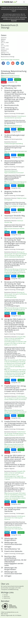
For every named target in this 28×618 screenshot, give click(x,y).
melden (4, 82)
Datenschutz (7, 598)
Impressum (7, 596)
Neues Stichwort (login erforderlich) (10, 59)
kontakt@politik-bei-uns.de (11, 612)
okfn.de (6, 614)
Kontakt (6, 595)
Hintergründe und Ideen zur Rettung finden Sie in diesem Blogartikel (15, 19)
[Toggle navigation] (24, 2)
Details (3, 79)
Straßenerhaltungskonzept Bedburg (13, 143)
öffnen (10, 79)
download (17, 79)
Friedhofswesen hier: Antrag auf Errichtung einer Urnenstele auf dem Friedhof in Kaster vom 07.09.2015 (15, 398)
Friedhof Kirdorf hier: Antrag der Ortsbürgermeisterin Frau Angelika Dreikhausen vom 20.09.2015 (15, 433)
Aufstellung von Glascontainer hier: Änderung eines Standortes (14, 517)
